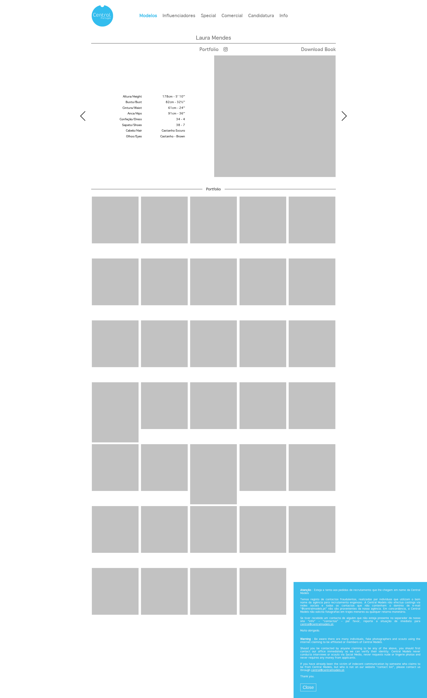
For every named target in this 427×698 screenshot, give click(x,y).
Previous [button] (83, 116)
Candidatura (261, 16)
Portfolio (209, 49)
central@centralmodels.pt (316, 624)
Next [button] (344, 116)
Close (308, 687)
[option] (213, 116)
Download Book (318, 49)
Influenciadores (179, 16)
